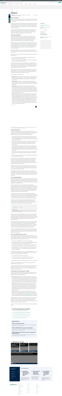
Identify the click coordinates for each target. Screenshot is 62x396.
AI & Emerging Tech (5, 0)
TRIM (11, 217)
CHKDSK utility (14, 235)
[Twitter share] (9, 17)
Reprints (28, 385)
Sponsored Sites (18, 2)
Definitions (28, 388)
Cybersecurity (8, 0)
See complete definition (21, 330)
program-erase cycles (28, 222)
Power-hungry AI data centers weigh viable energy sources (36, 373)
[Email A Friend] (9, 22)
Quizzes (37, 388)
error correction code (22, 26)
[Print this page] (9, 20)
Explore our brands (58, 0)
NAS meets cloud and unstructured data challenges (44, 37)
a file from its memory (24, 42)
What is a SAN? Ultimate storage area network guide (22, 327)
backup (15, 150)
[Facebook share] (9, 15)
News (8, 2)
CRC (17, 26)
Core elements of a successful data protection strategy (21, 315)
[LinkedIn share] (9, 18)
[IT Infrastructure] (3, 1)
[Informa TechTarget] (1, 0)
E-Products (28, 389)
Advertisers (19, 389)
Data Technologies (12, 0)
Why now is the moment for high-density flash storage (45, 27)
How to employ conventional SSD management (20, 310)
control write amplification (27, 199)
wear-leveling (23, 191)
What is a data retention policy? (18, 323)
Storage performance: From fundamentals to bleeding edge (43, 33)
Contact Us (19, 388)
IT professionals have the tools (28, 294)
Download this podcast (14, 209)
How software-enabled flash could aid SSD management (21, 312)
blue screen (19, 137)
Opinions (37, 385)
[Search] (55, 2)
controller (21, 160)
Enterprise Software (16, 0)
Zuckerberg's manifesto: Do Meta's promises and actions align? (26, 373)
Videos (37, 392)
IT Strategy (20, 0)
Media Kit (19, 392)
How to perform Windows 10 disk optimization (20, 317)
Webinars (15, 2)
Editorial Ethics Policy (20, 385)
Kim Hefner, (13, 15)
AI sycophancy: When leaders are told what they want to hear (46, 373)
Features (11, 2)
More (21, 2)
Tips (12, 2)
